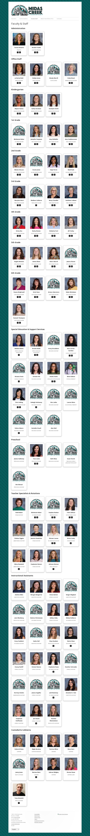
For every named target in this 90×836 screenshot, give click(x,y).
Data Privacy (37, 815)
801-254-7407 (17, 817)
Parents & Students (23, 18)
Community (59, 18)
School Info (13, 18)
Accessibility (37, 814)
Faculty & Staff (34, 18)
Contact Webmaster (15, 824)
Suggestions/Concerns (39, 820)
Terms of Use (37, 817)
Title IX (35, 819)
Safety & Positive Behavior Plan (47, 18)
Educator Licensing (38, 822)
